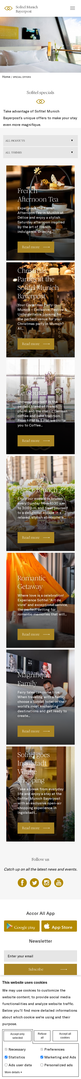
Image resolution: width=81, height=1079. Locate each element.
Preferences (54, 1049)
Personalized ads (58, 1065)
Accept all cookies (65, 1035)
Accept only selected (17, 1035)
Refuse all (42, 1035)
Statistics (17, 1057)
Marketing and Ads (60, 1057)
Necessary (17, 1049)
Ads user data (20, 1065)
